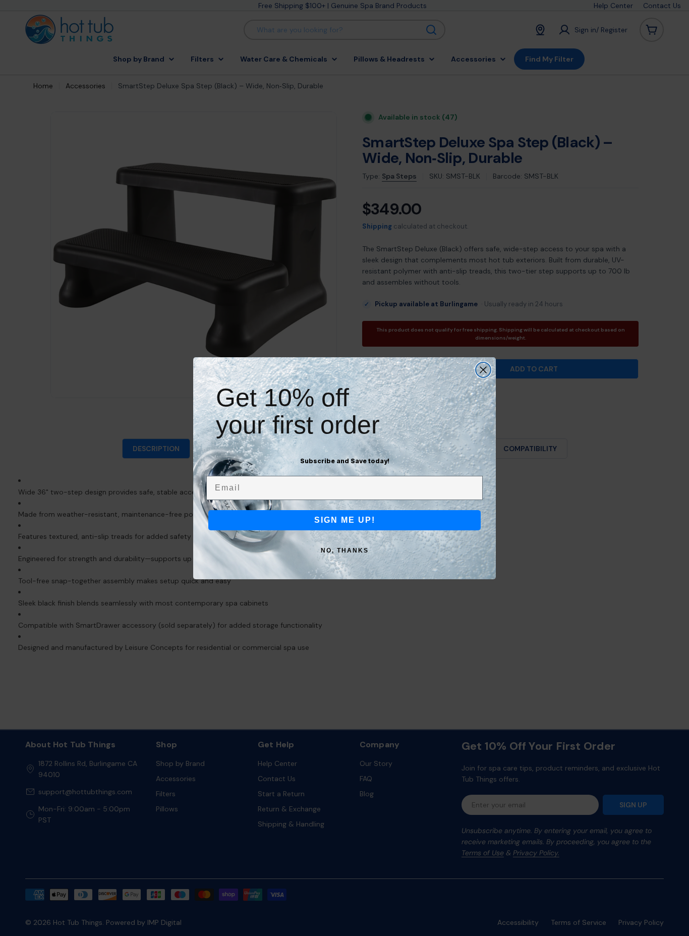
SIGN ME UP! (344, 520)
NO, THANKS (345, 550)
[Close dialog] (483, 369)
